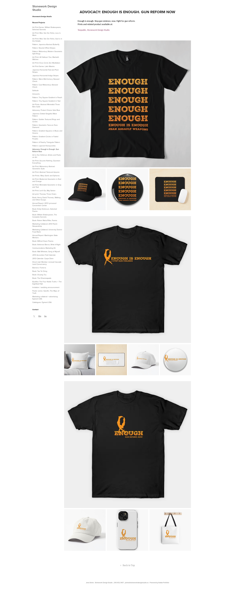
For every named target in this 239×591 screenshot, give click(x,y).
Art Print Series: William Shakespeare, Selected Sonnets (46, 28)
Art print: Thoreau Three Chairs (44, 194)
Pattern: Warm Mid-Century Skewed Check (45, 80)
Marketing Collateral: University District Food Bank (47, 230)
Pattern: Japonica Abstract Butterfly (45, 44)
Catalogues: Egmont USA (42, 302)
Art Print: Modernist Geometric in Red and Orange (46, 180)
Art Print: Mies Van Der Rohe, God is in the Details (47, 39)
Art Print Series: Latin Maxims (43, 66)
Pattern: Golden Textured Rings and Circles (46, 120)
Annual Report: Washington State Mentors (45, 236)
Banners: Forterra (39, 267)
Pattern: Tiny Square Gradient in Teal (46, 101)
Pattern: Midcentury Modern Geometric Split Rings (47, 52)
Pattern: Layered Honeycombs (44, 145)
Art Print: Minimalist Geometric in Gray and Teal (46, 186)
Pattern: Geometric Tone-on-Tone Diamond (45, 126)
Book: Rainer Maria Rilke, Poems (44, 220)
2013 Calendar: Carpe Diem (42, 258)
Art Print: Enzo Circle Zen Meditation (46, 63)
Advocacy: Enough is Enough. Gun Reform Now (45, 150)
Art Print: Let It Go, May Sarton (43, 190)
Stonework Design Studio (45, 8)
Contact (35, 309)
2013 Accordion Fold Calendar (44, 255)
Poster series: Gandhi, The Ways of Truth (45, 292)
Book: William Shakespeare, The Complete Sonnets (44, 215)
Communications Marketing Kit (44, 248)
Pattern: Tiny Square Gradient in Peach (47, 97)
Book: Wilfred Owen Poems (42, 241)
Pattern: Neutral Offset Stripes (43, 48)
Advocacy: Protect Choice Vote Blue (46, 110)
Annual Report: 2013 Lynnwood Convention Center (44, 204)
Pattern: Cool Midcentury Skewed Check (45, 86)
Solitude (35, 90)
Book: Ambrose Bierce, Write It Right (46, 244)
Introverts (36, 94)
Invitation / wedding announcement (45, 287)
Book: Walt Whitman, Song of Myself (46, 251)
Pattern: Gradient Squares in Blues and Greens (47, 132)
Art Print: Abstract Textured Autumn (46, 172)
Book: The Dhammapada (41, 278)
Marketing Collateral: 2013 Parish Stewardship (44, 225)
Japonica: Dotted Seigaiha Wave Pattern (44, 114)
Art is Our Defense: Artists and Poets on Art (46, 156)
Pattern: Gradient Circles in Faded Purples (45, 137)
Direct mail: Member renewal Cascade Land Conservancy (46, 263)
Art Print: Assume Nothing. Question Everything (46, 161)
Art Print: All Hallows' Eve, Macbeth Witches (45, 58)
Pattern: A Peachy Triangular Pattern (46, 142)
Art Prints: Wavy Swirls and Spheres (46, 175)
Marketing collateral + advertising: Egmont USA (45, 297)
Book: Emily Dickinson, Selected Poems (44, 210)
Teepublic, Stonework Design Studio (94, 30)
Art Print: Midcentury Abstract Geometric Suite (43, 167)
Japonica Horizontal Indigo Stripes (45, 75)
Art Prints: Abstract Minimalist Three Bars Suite (46, 105)
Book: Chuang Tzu (39, 274)
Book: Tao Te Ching (39, 271)
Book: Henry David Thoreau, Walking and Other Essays (46, 198)
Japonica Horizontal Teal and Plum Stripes (45, 71)
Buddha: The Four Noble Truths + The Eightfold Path (47, 282)
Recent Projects (38, 22)
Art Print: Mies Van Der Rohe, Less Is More (46, 34)
